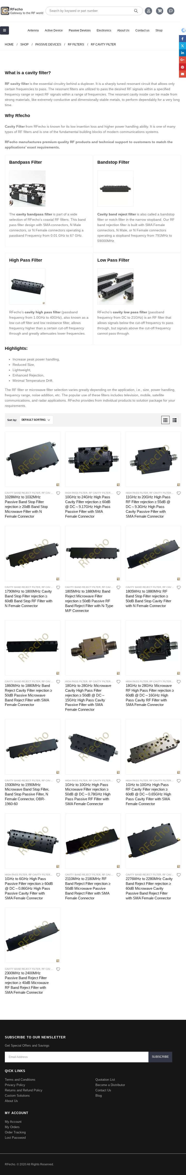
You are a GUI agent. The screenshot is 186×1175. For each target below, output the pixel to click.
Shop (159, 30)
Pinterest (182, 66)
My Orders (12, 1127)
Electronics (104, 30)
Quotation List (105, 1079)
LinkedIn (182, 52)
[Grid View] (165, 420)
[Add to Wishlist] (58, 493)
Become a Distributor (110, 1085)
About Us (123, 30)
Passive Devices (80, 30)
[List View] (174, 420)
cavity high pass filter (43, 312)
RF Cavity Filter (52, 493)
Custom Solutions (17, 1095)
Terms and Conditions (20, 1079)
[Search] (136, 11)
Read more (52, 439)
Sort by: (12, 420)
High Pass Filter (76, 493)
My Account (13, 1122)
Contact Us (103, 1090)
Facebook (182, 38)
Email (182, 73)
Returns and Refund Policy (23, 1090)
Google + (182, 59)
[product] (32, 459)
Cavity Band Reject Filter (22, 493)
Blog (98, 1095)
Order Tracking (15, 1132)
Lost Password (15, 1137)
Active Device (54, 30)
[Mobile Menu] (4, 30)
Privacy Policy (15, 1085)
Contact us (142, 30)
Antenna (33, 30)
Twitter (182, 45)
